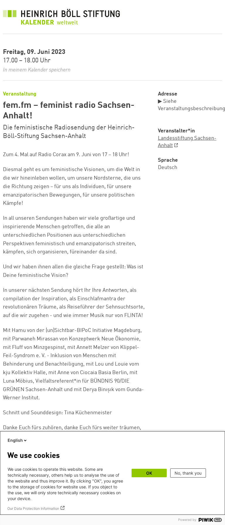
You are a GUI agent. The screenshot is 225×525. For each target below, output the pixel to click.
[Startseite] (61, 18)
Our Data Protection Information (33, 508)
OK (149, 473)
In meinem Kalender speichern (37, 70)
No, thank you (188, 473)
